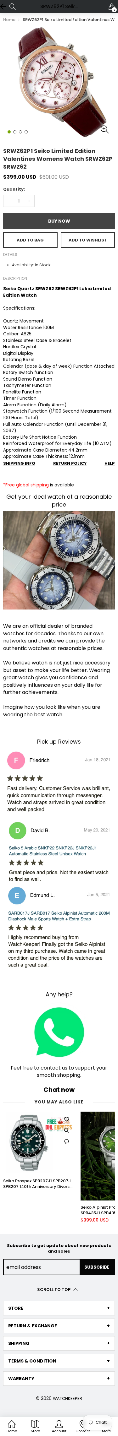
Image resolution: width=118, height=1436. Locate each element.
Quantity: (14, 189)
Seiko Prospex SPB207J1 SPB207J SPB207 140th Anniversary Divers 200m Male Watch (37, 1183)
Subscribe (97, 1267)
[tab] (59, 1308)
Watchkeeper (67, 1398)
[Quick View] (66, 1130)
